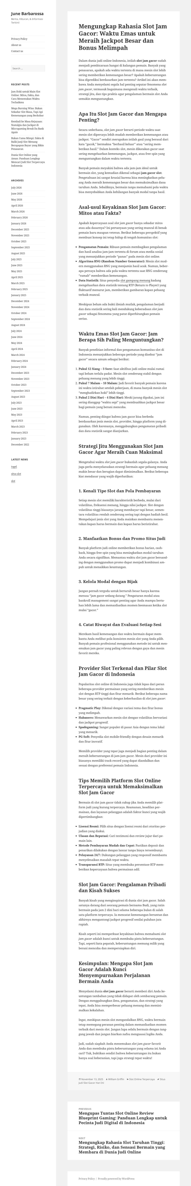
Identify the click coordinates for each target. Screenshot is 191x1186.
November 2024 (20, 307)
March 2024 (18, 355)
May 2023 (16, 414)
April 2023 (17, 420)
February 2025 (19, 289)
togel (14, 466)
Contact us (17, 51)
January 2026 (18, 223)
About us (16, 45)
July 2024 (16, 331)
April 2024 (17, 349)
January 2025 (18, 295)
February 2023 (19, 432)
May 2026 (16, 199)
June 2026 (16, 193)
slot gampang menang (135, 280)
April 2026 (17, 205)
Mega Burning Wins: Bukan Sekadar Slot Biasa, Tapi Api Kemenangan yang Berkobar (27, 112)
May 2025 (16, 271)
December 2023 (20, 372)
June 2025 (16, 265)
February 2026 (19, 217)
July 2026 (16, 187)
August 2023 (18, 396)
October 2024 (18, 313)
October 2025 (18, 241)
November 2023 (20, 378)
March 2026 (18, 211)
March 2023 (18, 426)
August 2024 (18, 325)
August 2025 (18, 253)
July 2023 (16, 402)
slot (13, 481)
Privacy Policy (19, 38)
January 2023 (18, 438)
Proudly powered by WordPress (116, 1178)
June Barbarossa (27, 13)
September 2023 (20, 390)
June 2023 (16, 408)
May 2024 (16, 343)
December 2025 (20, 229)
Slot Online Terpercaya (142, 1079)
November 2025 (20, 235)
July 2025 (16, 259)
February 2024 (19, 361)
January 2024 (18, 366)
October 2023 (18, 384)
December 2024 (20, 301)
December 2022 (20, 444)
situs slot (16, 473)
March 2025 (18, 283)
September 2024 (20, 319)
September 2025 (20, 247)
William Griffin (116, 1079)
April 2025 (17, 277)
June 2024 (16, 337)
